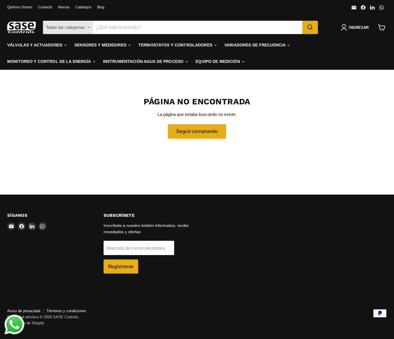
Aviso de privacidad (23, 311)
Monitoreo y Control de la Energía (49, 61)
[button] (356, 27)
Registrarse (121, 266)
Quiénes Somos (19, 7)
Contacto (45, 7)
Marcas (64, 7)
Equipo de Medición (218, 61)
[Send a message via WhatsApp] (14, 324)
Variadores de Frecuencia (255, 45)
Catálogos (83, 7)
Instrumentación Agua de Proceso (144, 61)
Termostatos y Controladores (175, 45)
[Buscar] (310, 27)
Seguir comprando (197, 131)
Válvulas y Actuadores (35, 45)
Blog (100, 7)
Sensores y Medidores (100, 45)
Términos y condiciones (66, 311)
